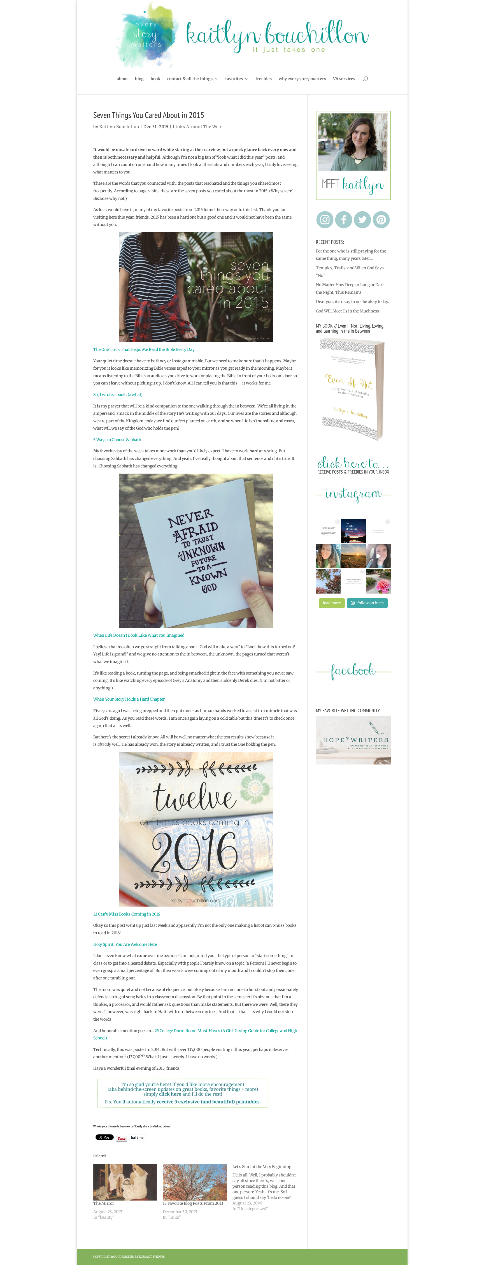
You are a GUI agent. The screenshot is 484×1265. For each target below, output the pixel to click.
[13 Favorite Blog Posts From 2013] (195, 1182)
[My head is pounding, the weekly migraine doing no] (353, 531)
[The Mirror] (125, 1182)
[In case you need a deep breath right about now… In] (378, 581)
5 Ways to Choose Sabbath (117, 439)
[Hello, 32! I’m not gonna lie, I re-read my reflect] (328, 556)
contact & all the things (190, 79)
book (155, 79)
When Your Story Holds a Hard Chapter (129, 699)
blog (139, 79)
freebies (263, 79)
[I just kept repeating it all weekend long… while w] (328, 581)
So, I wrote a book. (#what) (118, 394)
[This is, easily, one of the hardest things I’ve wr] (378, 531)
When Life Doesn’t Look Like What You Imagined (138, 635)
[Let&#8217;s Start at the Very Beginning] (267, 1187)
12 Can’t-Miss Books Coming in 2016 (126, 914)
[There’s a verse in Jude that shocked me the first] (353, 556)
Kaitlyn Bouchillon (119, 126)
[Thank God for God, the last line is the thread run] (353, 581)
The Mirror (103, 1203)
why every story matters (302, 79)
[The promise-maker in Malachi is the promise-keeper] (328, 531)
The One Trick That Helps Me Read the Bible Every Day (144, 349)
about (122, 79)
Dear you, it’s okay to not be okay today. (352, 301)
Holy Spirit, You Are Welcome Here (125, 944)
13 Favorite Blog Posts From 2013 (193, 1203)
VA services (344, 79)
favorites (234, 79)
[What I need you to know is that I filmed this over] (378, 556)
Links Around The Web (197, 126)
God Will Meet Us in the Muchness (347, 311)
